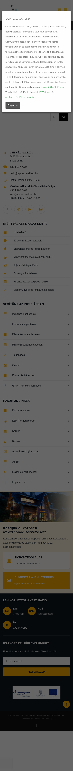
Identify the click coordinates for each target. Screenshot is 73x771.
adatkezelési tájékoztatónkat (20, 97)
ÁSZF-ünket (45, 92)
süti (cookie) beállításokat (51, 87)
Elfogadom (12, 105)
